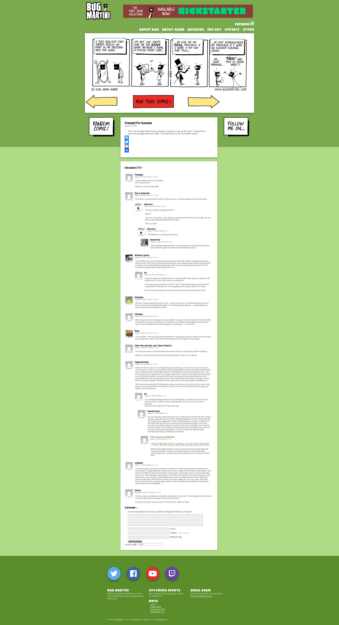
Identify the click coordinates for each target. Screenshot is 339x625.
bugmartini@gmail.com (201, 596)
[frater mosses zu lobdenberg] (144, 443)
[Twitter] (169, 142)
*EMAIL (179, 533)
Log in (153, 604)
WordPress (136, 619)
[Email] (169, 146)
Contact (232, 30)
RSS (156, 619)
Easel (145, 619)
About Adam (173, 30)
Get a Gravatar (184, 533)
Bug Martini (105, 15)
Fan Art (214, 30)
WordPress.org (157, 612)
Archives (196, 30)
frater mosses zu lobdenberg (162, 437)
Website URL (176, 537)
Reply (156, 177)
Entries (155, 607)
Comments (157, 609)
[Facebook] (169, 138)
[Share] (169, 150)
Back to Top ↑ (163, 619)
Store (248, 30)
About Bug (149, 30)
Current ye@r (131, 544)
